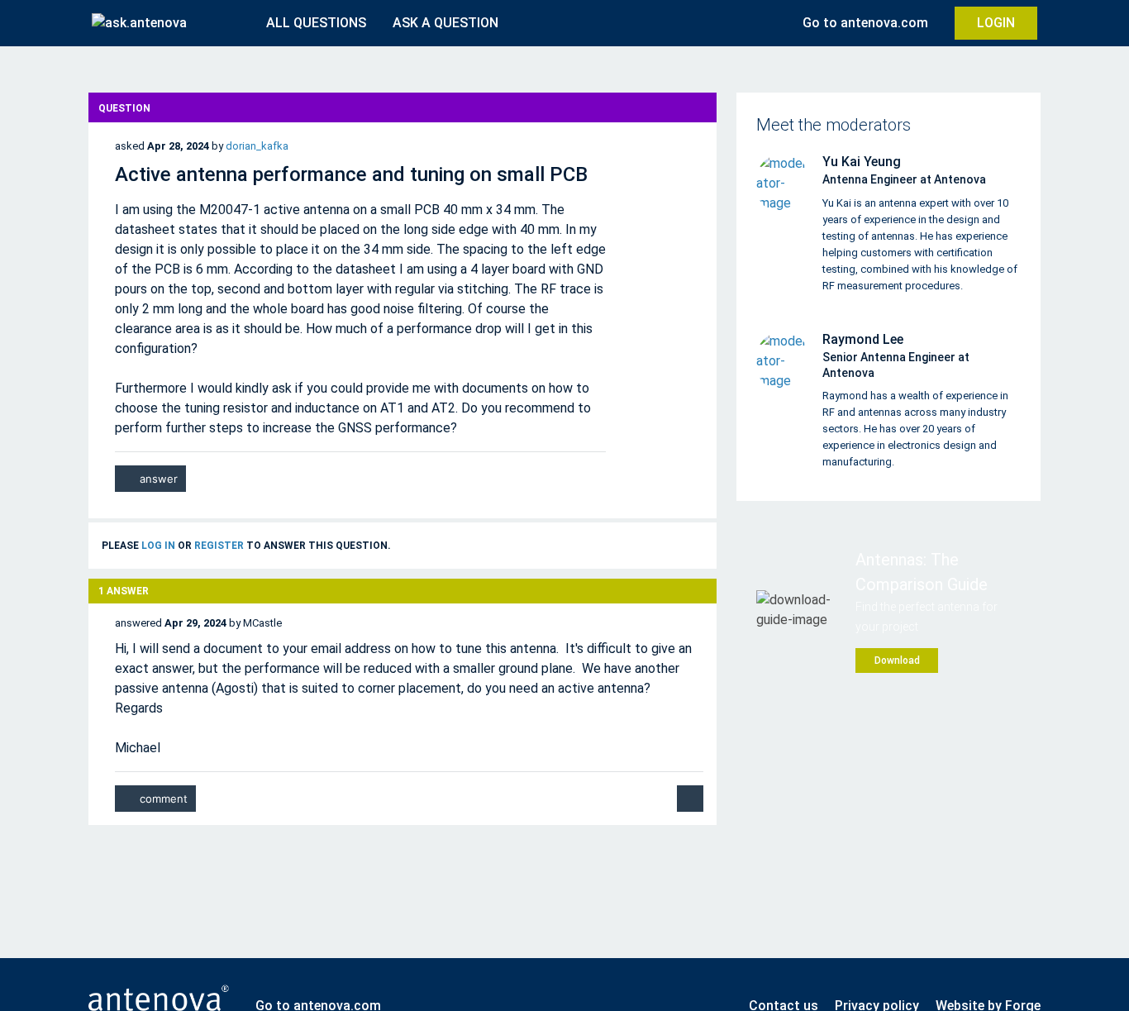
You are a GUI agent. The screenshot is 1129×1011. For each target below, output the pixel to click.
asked (130, 146)
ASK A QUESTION (445, 23)
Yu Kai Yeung (861, 161)
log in (158, 545)
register (219, 545)
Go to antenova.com (865, 23)
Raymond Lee (862, 339)
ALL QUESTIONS (316, 23)
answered (138, 623)
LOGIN (996, 23)
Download (897, 660)
